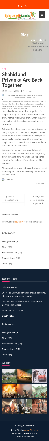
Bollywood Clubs (9, 252)
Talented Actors (9, 287)
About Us (16, 433)
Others (5, 263)
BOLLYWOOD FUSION (12, 310)
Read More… (41, 183)
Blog (4, 68)
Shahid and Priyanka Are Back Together (22, 79)
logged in (18, 221)
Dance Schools (9, 258)
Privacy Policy (30, 433)
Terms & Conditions (24, 436)
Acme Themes (31, 430)
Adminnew (27, 91)
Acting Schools (8, 241)
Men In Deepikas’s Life (11, 198)
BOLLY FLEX (8, 315)
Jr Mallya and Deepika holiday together (37, 199)
